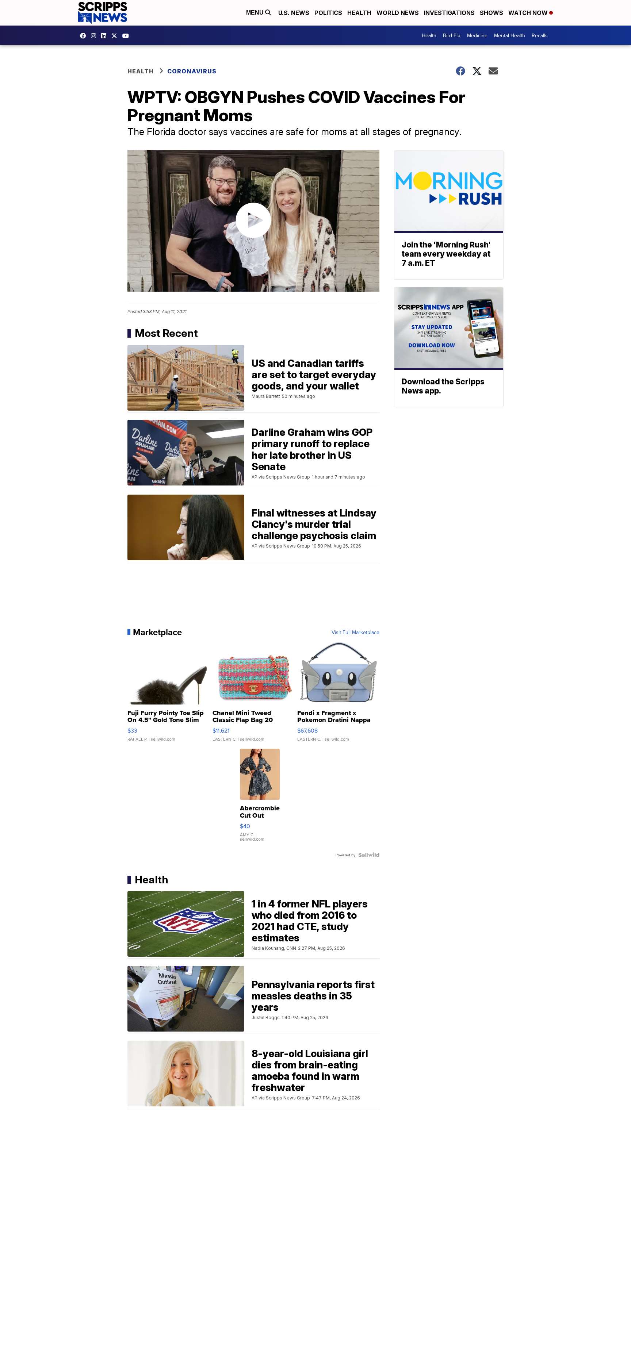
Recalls (540, 35)
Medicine (477, 35)
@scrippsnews (127, 36)
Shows (491, 12)
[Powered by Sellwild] (368, 854)
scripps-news (105, 36)
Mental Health (509, 35)
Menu (255, 12)
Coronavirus (192, 71)
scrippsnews (84, 36)
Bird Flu (451, 35)
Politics (328, 12)
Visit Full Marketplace (355, 632)
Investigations (449, 12)
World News (397, 12)
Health (359, 12)
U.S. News (293, 12)
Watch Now (528, 12)
